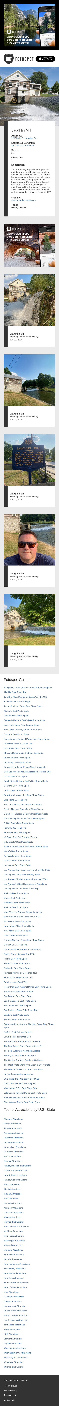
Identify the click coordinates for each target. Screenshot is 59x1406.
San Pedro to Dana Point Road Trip (21, 1010)
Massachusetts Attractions (16, 1226)
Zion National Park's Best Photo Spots (22, 1102)
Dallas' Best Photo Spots (15, 776)
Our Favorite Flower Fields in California (22, 949)
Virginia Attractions (12, 1343)
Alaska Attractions (12, 1123)
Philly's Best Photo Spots (15, 959)
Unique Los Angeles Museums (18, 1074)
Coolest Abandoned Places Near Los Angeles (25, 767)
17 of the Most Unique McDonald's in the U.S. (25, 697)
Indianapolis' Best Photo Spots (18, 842)
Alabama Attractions (13, 1119)
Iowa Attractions (11, 1198)
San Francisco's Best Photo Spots (20, 1001)
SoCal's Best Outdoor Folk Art (18, 1032)
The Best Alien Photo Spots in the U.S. (22, 1041)
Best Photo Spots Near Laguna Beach (22, 725)
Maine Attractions (12, 1217)
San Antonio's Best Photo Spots (19, 991)
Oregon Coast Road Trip (15, 945)
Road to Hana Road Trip (15, 982)
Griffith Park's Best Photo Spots (19, 823)
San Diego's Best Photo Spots (18, 996)
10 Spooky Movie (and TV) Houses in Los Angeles (28, 687)
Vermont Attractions (13, 1339)
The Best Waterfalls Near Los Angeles (22, 1051)
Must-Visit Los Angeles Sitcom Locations (23, 912)
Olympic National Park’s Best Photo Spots (24, 940)
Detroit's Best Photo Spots (16, 790)
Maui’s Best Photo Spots (15, 898)
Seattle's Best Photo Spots (16, 1015)
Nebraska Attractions (14, 1254)
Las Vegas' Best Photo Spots (17, 865)
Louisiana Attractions (14, 1212)
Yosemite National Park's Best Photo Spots (24, 1097)
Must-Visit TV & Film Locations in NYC (22, 916)
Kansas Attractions (12, 1203)
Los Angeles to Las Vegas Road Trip (21, 888)
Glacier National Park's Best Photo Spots (23, 809)
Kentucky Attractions (13, 1208)
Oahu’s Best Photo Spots (16, 935)
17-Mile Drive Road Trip (15, 692)
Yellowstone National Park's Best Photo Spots (25, 1093)
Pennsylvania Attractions (15, 1306)
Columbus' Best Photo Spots (17, 762)
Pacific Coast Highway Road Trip (19, 954)
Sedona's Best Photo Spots (17, 1019)
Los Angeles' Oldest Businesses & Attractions (25, 884)
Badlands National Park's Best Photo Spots (24, 720)
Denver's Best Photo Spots (16, 786)
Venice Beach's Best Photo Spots (19, 1083)
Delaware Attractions (13, 1151)
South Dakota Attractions (15, 1320)
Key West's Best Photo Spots (17, 856)
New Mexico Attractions (15, 1273)
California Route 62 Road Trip (18, 743)
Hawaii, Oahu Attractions (15, 1180)
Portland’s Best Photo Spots (17, 968)
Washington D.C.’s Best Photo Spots (21, 1088)
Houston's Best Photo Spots (17, 832)
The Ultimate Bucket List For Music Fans (23, 1069)
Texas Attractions (12, 1329)
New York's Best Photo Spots (17, 930)
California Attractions (13, 1137)
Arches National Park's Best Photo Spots (23, 706)
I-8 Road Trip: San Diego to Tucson (21, 837)
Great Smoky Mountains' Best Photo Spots (24, 818)
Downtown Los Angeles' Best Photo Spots (24, 795)
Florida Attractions (12, 1156)
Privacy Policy (10, 1390)
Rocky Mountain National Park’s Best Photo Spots (27, 987)
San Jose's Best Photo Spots (17, 1005)
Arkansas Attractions (13, 1133)
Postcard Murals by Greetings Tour (20, 973)
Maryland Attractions (13, 1222)
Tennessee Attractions (14, 1324)
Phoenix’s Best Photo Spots (17, 963)
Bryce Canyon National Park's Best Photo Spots (26, 739)
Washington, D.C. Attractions (17, 1353)
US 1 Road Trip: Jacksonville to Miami (22, 1079)
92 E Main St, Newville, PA (23, 138)
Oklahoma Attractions (14, 1296)
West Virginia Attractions (15, 1357)
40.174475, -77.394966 (22, 145)
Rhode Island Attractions (15, 1310)
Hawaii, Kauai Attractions (15, 1170)
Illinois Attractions (12, 1189)
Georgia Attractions (13, 1161)
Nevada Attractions (13, 1259)
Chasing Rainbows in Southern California (23, 753)
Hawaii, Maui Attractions (15, 1175)
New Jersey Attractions (15, 1268)
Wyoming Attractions (13, 1367)
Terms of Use (10, 1395)
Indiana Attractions (12, 1194)
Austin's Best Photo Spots (16, 715)
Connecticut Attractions (15, 1147)
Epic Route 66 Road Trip (15, 800)
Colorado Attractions (13, 1142)
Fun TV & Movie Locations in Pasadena (23, 804)
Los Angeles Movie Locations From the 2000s (26, 879)
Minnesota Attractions (14, 1236)
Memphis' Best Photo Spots (17, 902)
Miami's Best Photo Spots (16, 907)
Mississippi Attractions (14, 1240)
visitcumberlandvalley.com (23, 200)
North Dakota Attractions (15, 1287)
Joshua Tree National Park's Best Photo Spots (26, 846)
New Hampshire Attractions (17, 1264)
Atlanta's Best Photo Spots (16, 711)
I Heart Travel (10, 1386)
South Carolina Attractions (16, 1315)
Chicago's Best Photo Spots (17, 757)
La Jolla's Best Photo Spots (17, 860)
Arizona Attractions (13, 1128)
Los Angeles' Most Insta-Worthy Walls (22, 874)
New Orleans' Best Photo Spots (19, 926)
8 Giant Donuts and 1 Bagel (17, 701)
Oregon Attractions (13, 1301)
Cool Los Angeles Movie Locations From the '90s (27, 772)
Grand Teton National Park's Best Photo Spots (26, 814)
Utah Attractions (11, 1334)
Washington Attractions (15, 1348)
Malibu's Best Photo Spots (16, 893)
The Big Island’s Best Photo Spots (20, 1055)
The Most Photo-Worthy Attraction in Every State (27, 1065)
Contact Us (9, 1400)
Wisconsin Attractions (14, 1362)
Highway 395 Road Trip (15, 828)
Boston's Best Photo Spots (16, 734)
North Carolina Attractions (16, 1282)
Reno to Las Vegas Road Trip (18, 977)
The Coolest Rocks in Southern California (23, 1060)
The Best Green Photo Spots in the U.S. (23, 1046)
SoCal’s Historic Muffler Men (17, 1037)
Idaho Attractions (12, 1184)
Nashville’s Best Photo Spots (17, 921)
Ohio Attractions (11, 1292)
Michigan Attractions (13, 1231)
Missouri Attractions (13, 1245)
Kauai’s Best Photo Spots (16, 851)
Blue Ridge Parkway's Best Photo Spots (23, 729)
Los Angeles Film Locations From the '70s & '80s (27, 870)
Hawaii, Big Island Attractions (17, 1166)
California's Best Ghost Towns (18, 748)
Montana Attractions (13, 1250)
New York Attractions (13, 1278)
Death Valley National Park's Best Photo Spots (26, 781)
